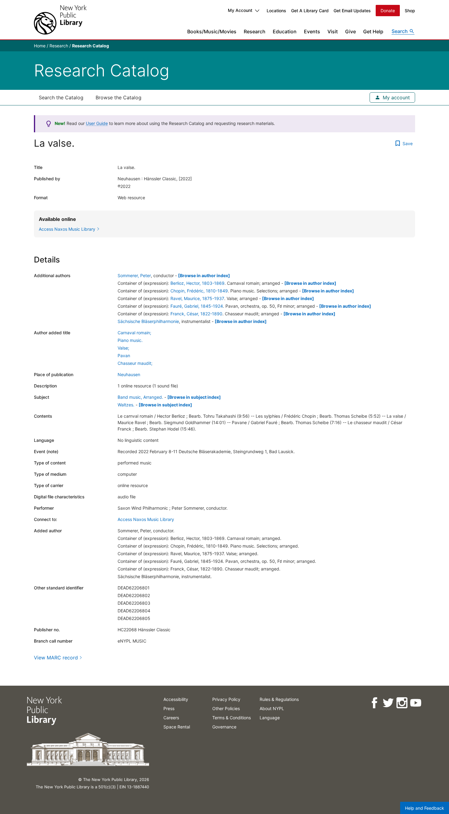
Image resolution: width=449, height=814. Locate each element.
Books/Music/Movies (211, 31)
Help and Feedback (424, 808)
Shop (410, 10)
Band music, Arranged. (140, 397)
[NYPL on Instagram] (401, 703)
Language (270, 717)
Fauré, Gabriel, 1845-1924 (196, 306)
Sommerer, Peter (134, 275)
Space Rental (176, 726)
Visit (332, 31)
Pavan (124, 355)
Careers (171, 717)
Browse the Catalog (118, 97)
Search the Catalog (61, 97)
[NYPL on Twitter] (388, 703)
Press (168, 708)
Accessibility (175, 699)
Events (312, 31)
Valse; (123, 347)
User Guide (97, 123)
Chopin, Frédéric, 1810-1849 (199, 290)
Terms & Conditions (231, 717)
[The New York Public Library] (60, 20)
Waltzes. (126, 404)
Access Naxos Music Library (146, 519)
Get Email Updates (352, 10)
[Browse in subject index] (194, 397)
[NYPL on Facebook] (374, 703)
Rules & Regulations (279, 699)
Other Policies (226, 708)
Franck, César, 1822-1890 (196, 313)
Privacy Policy (226, 699)
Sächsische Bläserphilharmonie (148, 321)
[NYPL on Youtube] (415, 703)
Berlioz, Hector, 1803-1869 (197, 283)
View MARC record (56, 657)
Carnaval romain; (134, 332)
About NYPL (272, 708)
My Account (240, 10)
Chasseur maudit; (135, 363)
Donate (388, 10)
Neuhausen (129, 374)
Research (254, 31)
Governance (224, 726)
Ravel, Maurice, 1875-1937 (197, 298)
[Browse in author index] (204, 275)
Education (285, 31)
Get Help (373, 31)
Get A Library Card (310, 10)
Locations (276, 10)
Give (350, 31)
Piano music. (130, 340)
